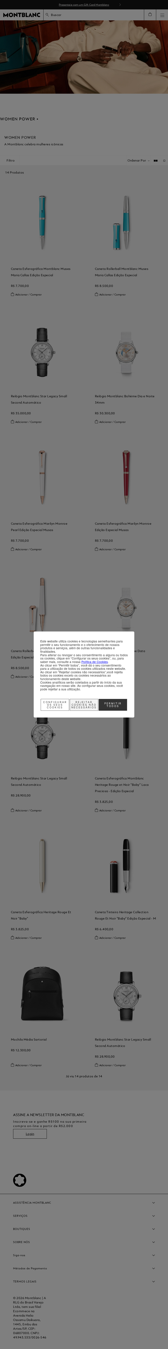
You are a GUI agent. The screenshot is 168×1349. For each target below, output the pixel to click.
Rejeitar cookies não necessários (84, 704)
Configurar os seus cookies (55, 704)
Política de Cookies (94, 662)
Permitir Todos (113, 705)
